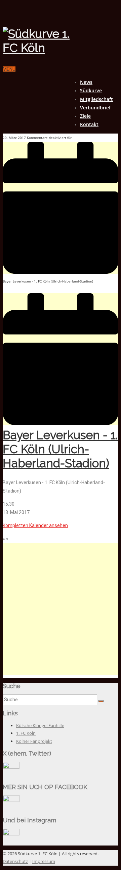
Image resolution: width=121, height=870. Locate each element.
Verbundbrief (95, 107)
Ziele (85, 116)
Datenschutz (15, 861)
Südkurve (91, 90)
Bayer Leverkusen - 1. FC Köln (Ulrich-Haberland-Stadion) (60, 449)
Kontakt (89, 124)
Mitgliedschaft (96, 99)
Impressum (43, 861)
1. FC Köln (26, 733)
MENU (9, 69)
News (86, 82)
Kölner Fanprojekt (34, 741)
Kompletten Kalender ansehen (35, 525)
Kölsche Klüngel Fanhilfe (40, 725)
